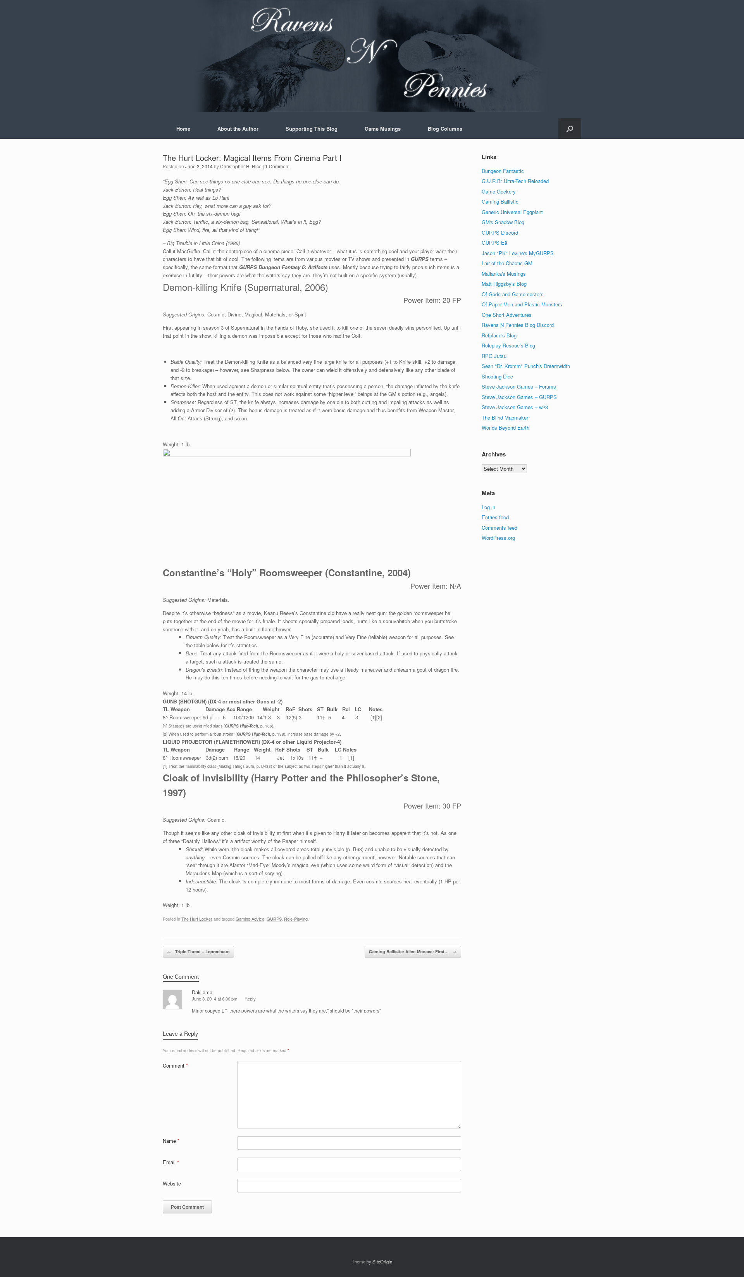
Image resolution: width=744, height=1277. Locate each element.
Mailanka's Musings (504, 273)
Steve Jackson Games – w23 (515, 407)
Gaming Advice (250, 919)
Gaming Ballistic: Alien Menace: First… (413, 951)
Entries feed (495, 517)
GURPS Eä (494, 242)
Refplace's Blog (499, 335)
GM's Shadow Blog (503, 222)
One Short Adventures (507, 314)
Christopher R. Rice (241, 166)
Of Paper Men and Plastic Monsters (522, 304)
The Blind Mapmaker (505, 417)
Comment (175, 1065)
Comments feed (499, 527)
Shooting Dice (497, 376)
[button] (569, 128)
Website (172, 1183)
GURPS (274, 919)
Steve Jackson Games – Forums (519, 386)
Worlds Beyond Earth (505, 427)
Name (171, 1140)
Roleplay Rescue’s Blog (508, 345)
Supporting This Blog (312, 128)
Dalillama (202, 992)
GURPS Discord (500, 232)
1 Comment (277, 166)
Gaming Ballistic (500, 201)
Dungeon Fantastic (503, 171)
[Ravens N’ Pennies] (372, 56)
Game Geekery (499, 191)
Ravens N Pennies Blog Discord (518, 324)
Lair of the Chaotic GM (507, 263)
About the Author (237, 128)
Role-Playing (296, 919)
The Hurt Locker (196, 919)
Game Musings (383, 128)
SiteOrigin (382, 1261)
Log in (488, 507)
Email (171, 1162)
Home (183, 128)
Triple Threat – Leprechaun (198, 951)
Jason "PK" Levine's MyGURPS (518, 253)
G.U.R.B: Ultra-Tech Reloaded (515, 181)
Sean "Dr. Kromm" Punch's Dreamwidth (526, 366)
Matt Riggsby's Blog (504, 283)
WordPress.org (498, 537)
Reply (250, 998)
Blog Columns (445, 128)
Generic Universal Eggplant (512, 212)
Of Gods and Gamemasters (513, 294)
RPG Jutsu (494, 355)
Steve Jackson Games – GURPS (519, 397)
